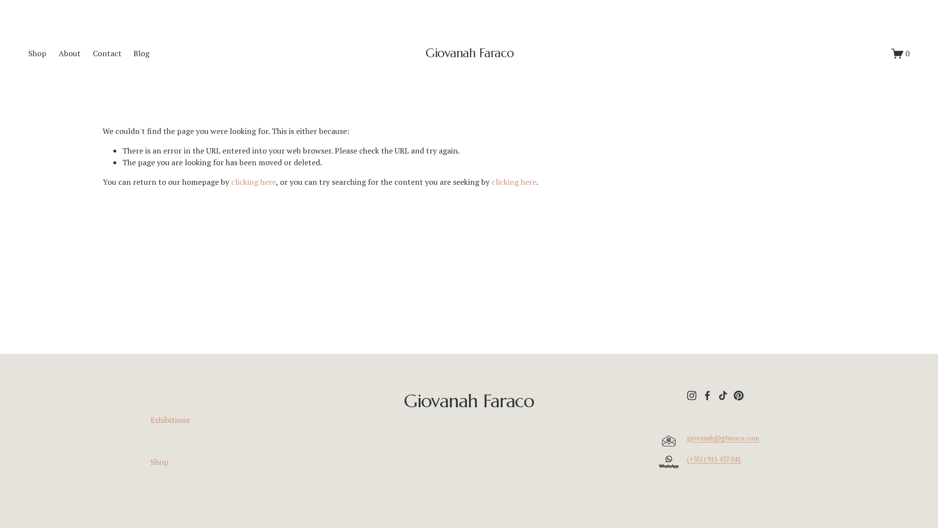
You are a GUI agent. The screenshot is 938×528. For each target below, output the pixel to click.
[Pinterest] (739, 395)
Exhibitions (170, 420)
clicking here (253, 181)
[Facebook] (707, 395)
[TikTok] (723, 395)
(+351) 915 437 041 (714, 459)
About (70, 53)
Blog (141, 53)
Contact (107, 53)
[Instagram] (692, 395)
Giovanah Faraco (470, 53)
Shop (37, 53)
